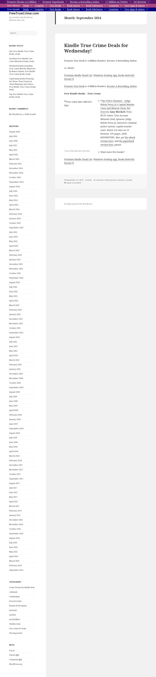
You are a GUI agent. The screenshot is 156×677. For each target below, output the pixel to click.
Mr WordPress (15, 114)
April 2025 (13, 154)
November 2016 (16, 524)
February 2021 (15, 364)
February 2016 (15, 565)
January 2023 (15, 259)
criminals (13, 592)
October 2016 (15, 529)
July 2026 (13, 136)
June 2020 (13, 401)
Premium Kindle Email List (78, 75)
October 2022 (15, 273)
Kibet (89, 180)
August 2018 (14, 433)
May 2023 (13, 241)
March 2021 (14, 360)
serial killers (14, 619)
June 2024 (13, 195)
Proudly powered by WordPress (78, 204)
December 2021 (16, 319)
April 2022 (13, 300)
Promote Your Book (74, 86)
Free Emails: (13, 9)
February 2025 (15, 163)
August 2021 (14, 337)
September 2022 (16, 278)
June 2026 (13, 141)
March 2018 (14, 456)
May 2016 (13, 552)
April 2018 (13, 451)
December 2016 (16, 520)
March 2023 (14, 250)
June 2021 (13, 346)
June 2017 (13, 492)
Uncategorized (15, 633)
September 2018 (16, 428)
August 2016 (14, 538)
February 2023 (15, 255)
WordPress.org (15, 664)
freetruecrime (15, 601)
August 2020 (14, 392)
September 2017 (16, 478)
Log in (12, 650)
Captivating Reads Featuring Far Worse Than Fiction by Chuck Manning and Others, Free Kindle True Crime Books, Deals (22, 84)
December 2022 (16, 264)
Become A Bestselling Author (122, 86)
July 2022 (13, 287)
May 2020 (13, 405)
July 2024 (13, 191)
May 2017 (13, 497)
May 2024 (13, 200)
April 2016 (13, 556)
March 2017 (14, 506)
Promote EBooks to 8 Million (22, 1)
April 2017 (13, 501)
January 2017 (15, 515)
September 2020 (16, 387)
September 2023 (16, 227)
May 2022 (13, 296)
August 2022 (14, 282)
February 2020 (15, 415)
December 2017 (16, 465)
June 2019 (13, 424)
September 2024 (16, 182)
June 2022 (13, 291)
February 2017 (15, 510)
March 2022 (14, 305)
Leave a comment (73, 182)
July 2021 (13, 341)
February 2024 (15, 214)
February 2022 (15, 310)
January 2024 (15, 218)
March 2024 (14, 209)
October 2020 (15, 383)
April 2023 (13, 246)
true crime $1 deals (17, 628)
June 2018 (13, 442)
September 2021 (16, 332)
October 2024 (15, 177)
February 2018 (15, 460)
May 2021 (13, 351)
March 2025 (14, 159)
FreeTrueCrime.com (24, 13)
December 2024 (16, 168)
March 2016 (14, 561)
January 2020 (15, 419)
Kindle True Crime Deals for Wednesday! (96, 48)
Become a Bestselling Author (85, 1)
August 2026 (14, 131)
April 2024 (13, 205)
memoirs (13, 610)
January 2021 (15, 369)
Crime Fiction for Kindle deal (21, 587)
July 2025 (13, 145)
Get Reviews (140, 1)
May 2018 (13, 447)
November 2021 (16, 323)
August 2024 (14, 186)
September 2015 (16, 570)
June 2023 (13, 236)
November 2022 (16, 268)
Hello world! (30, 114)
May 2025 (13, 150)
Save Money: (13, 5)
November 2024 (16, 173)
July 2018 (13, 437)
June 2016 (13, 547)
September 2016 (16, 533)
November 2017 (16, 469)
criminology (14, 596)
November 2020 (16, 378)
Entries (14, 655)
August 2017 (14, 483)
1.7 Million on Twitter (116, 1)
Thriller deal (14, 624)
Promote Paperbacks (53, 1)
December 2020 (16, 373)
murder (12, 615)
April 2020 (13, 410)
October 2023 (15, 223)
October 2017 (15, 474)
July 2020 (13, 396)
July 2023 (13, 232)
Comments (15, 659)
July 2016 (13, 542)
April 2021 (13, 355)
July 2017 (13, 488)
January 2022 (15, 314)
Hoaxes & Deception (18, 605)
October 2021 (15, 328)
